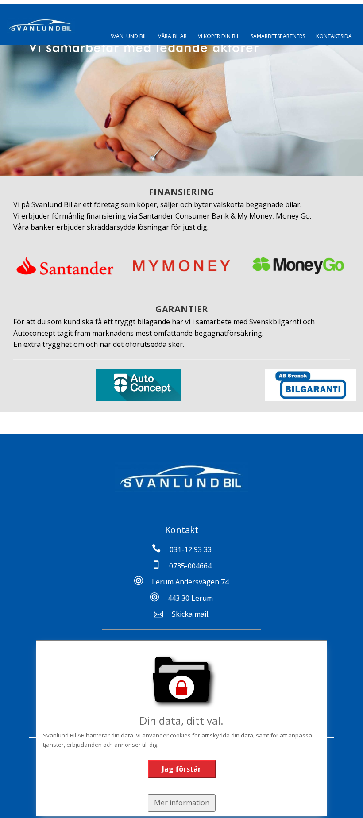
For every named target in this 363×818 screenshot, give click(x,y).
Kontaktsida (334, 36)
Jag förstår (181, 769)
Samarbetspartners (278, 36)
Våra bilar (172, 36)
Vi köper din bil (218, 36)
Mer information (181, 802)
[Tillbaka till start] (41, 25)
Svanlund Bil (128, 36)
